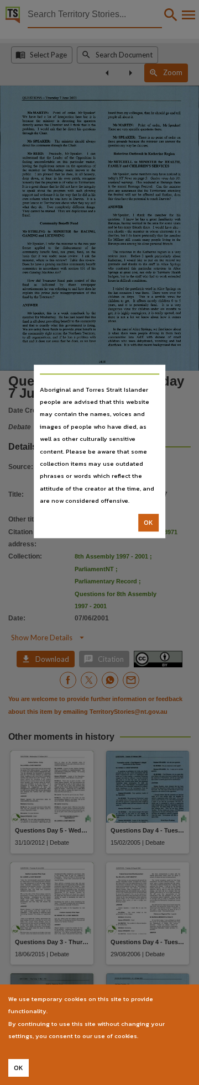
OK (148, 523)
